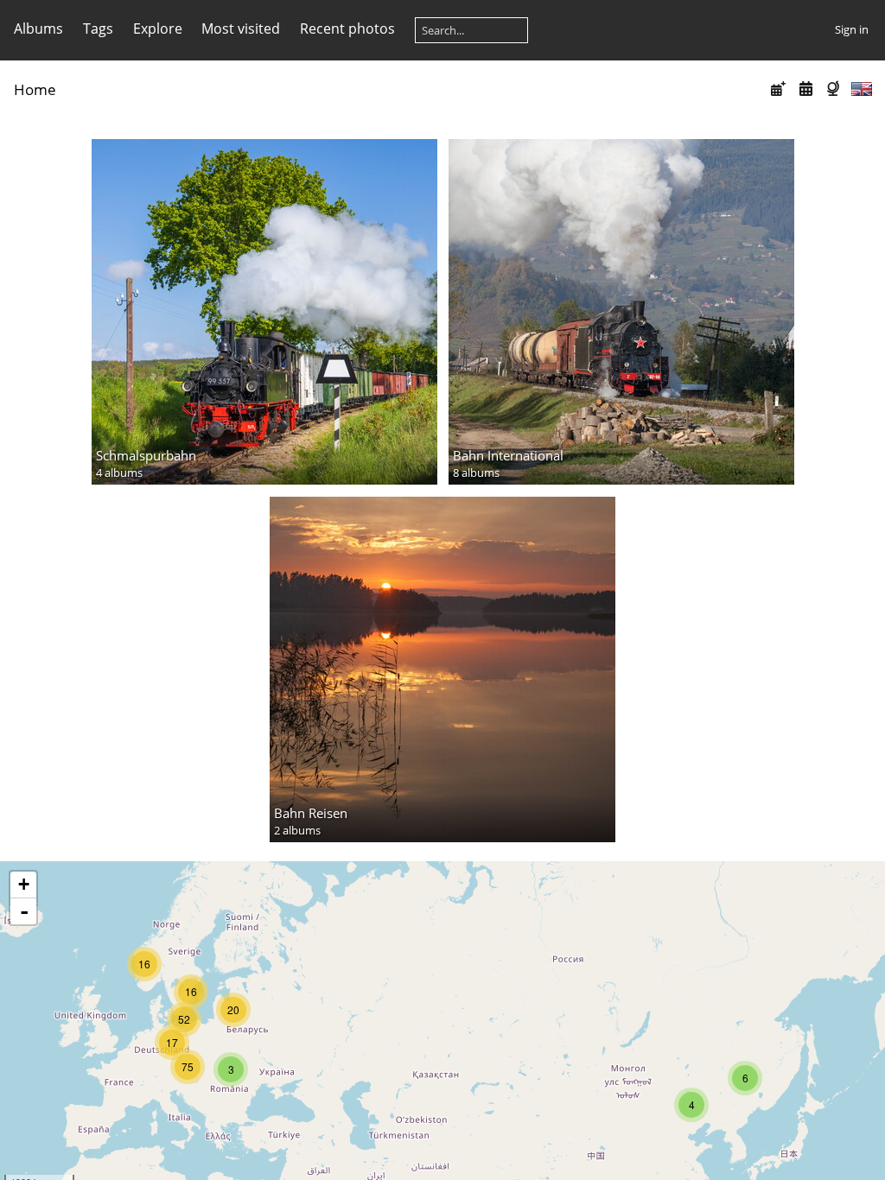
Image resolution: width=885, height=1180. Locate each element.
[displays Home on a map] (835, 88)
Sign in (852, 29)
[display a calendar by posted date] (778, 88)
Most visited (240, 28)
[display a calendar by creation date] (805, 88)
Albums (38, 28)
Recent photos (347, 28)
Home (35, 89)
